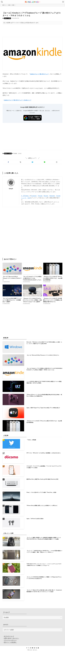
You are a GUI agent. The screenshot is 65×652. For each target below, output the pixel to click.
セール (19, 153)
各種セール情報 (7, 18)
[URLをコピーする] (56, 162)
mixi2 (29, 198)
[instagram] (30, 648)
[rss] (36, 648)
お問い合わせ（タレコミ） (11, 638)
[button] (8, 162)
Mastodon (52, 195)
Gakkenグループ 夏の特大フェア (39, 74)
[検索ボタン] (2, 2)
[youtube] (32, 648)
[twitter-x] (28, 648)
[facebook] (27, 648)
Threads (40, 195)
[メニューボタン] (63, 2)
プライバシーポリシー (10, 640)
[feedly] (34, 648)
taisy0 (11, 188)
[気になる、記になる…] (32, 2)
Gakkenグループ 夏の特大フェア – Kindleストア (17, 100)
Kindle (15, 153)
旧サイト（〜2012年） (10, 642)
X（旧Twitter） (25, 195)
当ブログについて (9, 636)
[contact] (38, 648)
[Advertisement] (32, 30)
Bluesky (46, 195)
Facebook (33, 195)
